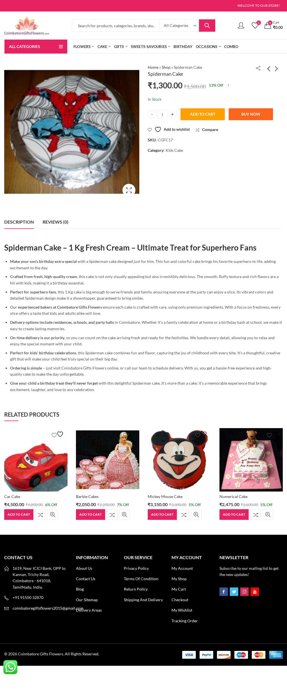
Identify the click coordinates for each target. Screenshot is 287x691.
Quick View (52, 514)
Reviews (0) (55, 221)
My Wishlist (182, 610)
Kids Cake (174, 150)
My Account (182, 568)
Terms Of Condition (141, 578)
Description (19, 221)
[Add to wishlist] (58, 434)
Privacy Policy (136, 568)
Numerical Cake (162, 496)
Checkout (180, 599)
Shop (166, 67)
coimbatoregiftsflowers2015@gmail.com (48, 608)
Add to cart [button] (19, 514)
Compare (40, 514)
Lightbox (128, 190)
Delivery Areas (89, 610)
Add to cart (202, 114)
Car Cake (227, 496)
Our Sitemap (87, 599)
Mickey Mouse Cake (93, 496)
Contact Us (85, 578)
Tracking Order (185, 620)
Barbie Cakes (15, 496)
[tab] (19, 222)
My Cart (179, 589)
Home (153, 67)
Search (207, 25)
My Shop (179, 578)
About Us (84, 568)
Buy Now (250, 114)
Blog (80, 589)
